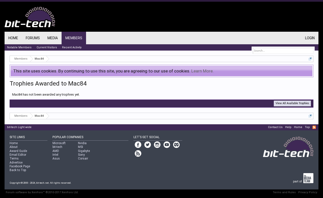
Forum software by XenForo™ (42, 192)
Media (52, 38)
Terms (14, 158)
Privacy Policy (307, 192)
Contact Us (275, 127)
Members (73, 38)
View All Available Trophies (292, 103)
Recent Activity (72, 47)
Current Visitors (47, 47)
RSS (314, 127)
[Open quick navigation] (310, 58)
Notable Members (19, 47)
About (14, 147)
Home (13, 38)
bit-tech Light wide (19, 127)
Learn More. (202, 70)
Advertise (16, 162)
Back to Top (18, 170)
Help (288, 127)
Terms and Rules (284, 192)
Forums (33, 38)
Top (307, 127)
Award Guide (18, 151)
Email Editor (18, 154)
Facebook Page (20, 166)
